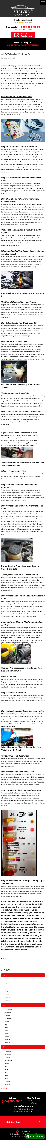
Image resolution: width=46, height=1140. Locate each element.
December (8, 1010)
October (7, 1016)
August (7, 980)
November (8, 1013)
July (6, 983)
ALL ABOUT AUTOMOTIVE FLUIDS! (23, 45)
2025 (4, 1005)
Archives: (6, 970)
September (8, 1019)
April (6, 992)
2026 (4, 975)
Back (5, 958)
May (6, 989)
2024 (4, 1047)
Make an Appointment (26, 35)
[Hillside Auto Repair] (23, 10)
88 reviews (28, 22)
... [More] (4, 1088)
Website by (17, 1137)
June (6, 986)
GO (39, 1122)
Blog (26, 42)
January (7, 1001)
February (7, 998)
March (7, 995)
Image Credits (25, 1131)
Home (16, 42)
